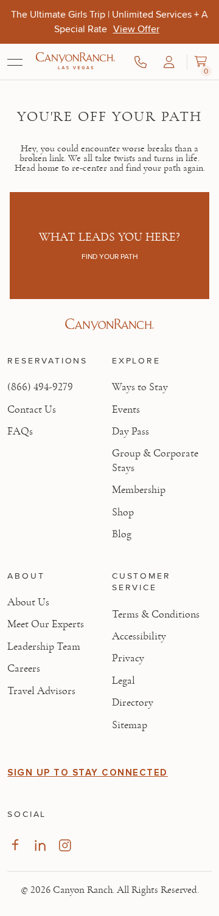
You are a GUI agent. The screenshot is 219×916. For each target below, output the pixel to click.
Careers (23, 668)
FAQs (20, 431)
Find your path (110, 256)
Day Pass (130, 431)
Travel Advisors (41, 691)
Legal (123, 680)
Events (126, 409)
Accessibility (139, 636)
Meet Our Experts (45, 624)
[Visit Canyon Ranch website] (109, 325)
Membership (138, 489)
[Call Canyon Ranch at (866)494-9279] (140, 62)
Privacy (128, 658)
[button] (169, 62)
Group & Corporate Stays (155, 460)
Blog (121, 534)
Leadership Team (43, 646)
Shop (123, 512)
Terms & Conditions (156, 614)
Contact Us (31, 409)
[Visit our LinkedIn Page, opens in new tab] (39, 845)
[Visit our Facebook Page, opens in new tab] (15, 845)
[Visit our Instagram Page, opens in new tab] (64, 845)
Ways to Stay (140, 387)
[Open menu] (15, 62)
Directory (132, 702)
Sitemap (129, 725)
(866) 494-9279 (40, 387)
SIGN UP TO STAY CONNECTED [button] (87, 772)
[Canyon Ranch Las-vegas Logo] (75, 62)
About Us (28, 602)
